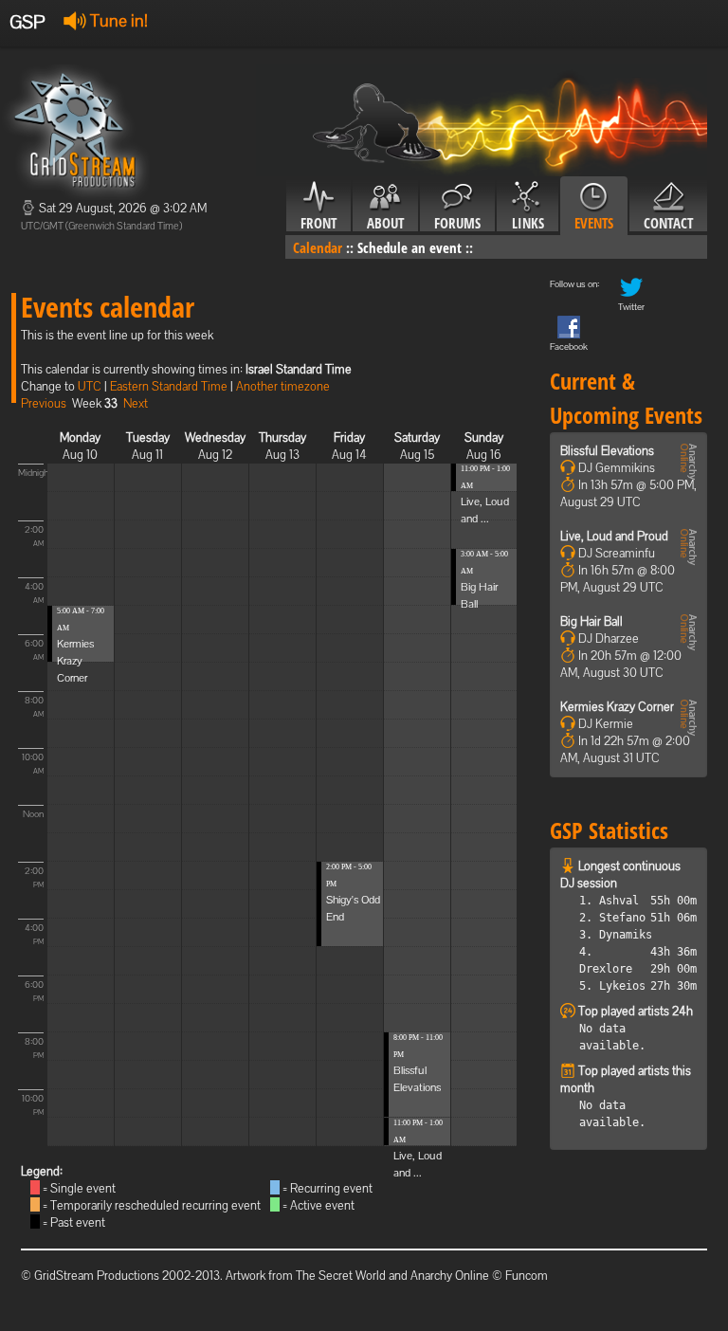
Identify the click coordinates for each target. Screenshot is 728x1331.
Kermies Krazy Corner (75, 660)
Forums (457, 222)
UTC (89, 386)
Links (528, 222)
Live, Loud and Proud (614, 536)
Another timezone (283, 386)
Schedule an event (409, 247)
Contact (668, 222)
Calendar (317, 247)
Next (135, 403)
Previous (43, 403)
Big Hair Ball (591, 621)
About (385, 222)
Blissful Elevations (607, 451)
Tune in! (117, 20)
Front (318, 222)
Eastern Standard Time (169, 386)
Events (593, 222)
